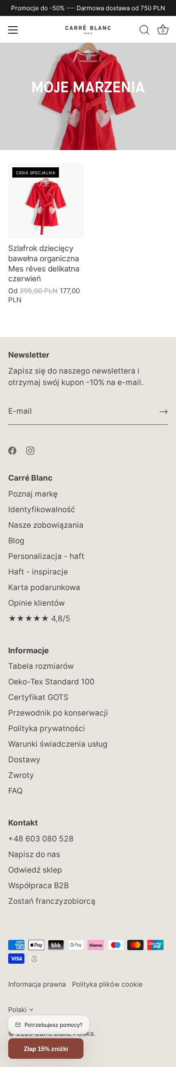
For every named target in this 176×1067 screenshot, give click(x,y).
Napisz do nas (34, 854)
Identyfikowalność (41, 509)
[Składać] (164, 412)
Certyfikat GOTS (38, 697)
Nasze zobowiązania (45, 525)
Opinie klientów (36, 603)
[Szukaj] (144, 31)
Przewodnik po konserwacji (58, 713)
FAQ (15, 791)
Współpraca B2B (38, 885)
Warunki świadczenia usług (58, 744)
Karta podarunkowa (44, 587)
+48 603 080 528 (41, 839)
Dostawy (24, 759)
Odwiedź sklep (35, 870)
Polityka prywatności (46, 728)
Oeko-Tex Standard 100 (51, 681)
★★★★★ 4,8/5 (39, 618)
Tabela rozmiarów (41, 666)
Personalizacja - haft (46, 556)
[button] (45, 1048)
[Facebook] (12, 450)
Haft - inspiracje (38, 572)
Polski (17, 1009)
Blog (16, 540)
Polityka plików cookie (107, 984)
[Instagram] (30, 450)
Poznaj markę (33, 494)
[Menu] (13, 30)
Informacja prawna (37, 984)
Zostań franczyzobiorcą (51, 901)
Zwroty (21, 775)
